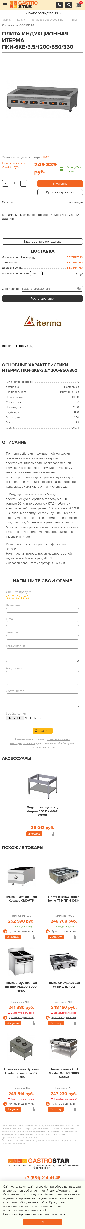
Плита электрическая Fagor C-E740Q (64, 985)
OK (42, 1222)
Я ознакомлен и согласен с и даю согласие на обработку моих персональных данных (42, 743)
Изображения (16, 714)
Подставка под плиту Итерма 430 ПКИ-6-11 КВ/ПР (42, 811)
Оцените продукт (18, 592)
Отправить (42, 730)
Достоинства (15, 691)
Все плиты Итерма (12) (17, 346)
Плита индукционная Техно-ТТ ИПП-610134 (64, 899)
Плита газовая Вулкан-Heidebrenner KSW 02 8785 (21, 1073)
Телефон (12, 632)
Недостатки (14, 668)
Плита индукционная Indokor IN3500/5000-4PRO (21, 987)
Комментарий (15, 646)
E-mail (10, 619)
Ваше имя (13, 605)
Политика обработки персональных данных (34, 1214)
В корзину (60, 184)
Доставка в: (10, 289)
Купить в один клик (60, 192)
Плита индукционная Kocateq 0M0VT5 (21, 899)
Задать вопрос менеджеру (42, 241)
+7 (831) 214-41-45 (42, 1178)
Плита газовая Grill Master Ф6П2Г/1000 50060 (64, 1073)
